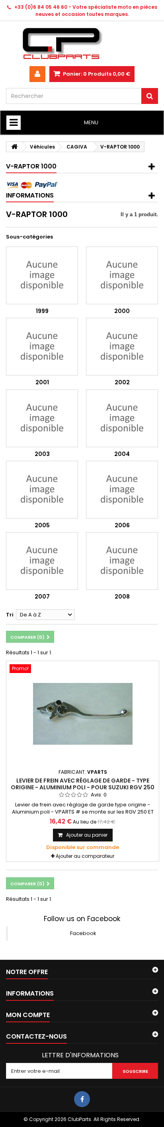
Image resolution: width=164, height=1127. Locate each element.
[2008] (122, 561)
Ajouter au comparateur (85, 856)
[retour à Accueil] (14, 147)
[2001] (42, 347)
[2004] (122, 418)
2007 (42, 597)
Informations (30, 195)
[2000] (122, 275)
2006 (122, 525)
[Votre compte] (37, 74)
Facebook (83, 933)
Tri (10, 614)
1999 (42, 311)
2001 (42, 382)
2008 (122, 597)
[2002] (122, 347)
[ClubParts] (82, 44)
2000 (122, 311)
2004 (122, 454)
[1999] (42, 275)
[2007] (42, 561)
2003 (42, 454)
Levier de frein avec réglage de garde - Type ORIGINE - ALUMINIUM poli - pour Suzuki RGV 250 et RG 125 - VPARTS (82, 787)
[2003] (42, 418)
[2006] (122, 489)
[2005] (42, 489)
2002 (122, 382)
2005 (42, 525)
